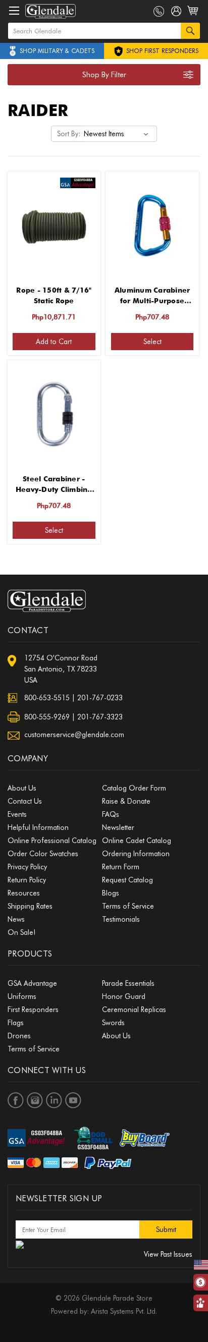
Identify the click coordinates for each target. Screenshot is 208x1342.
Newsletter (118, 827)
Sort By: (68, 134)
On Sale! (21, 932)
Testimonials (121, 919)
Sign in (176, 13)
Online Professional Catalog (52, 840)
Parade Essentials (128, 983)
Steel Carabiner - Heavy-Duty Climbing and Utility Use (54, 485)
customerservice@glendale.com (74, 735)
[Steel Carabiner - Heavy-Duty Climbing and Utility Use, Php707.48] (54, 414)
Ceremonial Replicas (134, 1009)
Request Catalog (127, 880)
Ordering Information (136, 854)
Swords (113, 1023)
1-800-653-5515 (158, 11)
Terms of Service (128, 906)
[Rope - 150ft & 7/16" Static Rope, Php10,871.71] (54, 225)
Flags (16, 1023)
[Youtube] (73, 1100)
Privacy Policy (27, 867)
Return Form (120, 867)
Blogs (110, 893)
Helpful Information (38, 827)
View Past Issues (168, 1254)
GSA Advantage (32, 983)
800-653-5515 (47, 698)
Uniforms (22, 996)
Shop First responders (161, 50)
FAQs (110, 814)
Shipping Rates (30, 906)
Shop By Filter (104, 74)
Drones (19, 1036)
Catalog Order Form (134, 788)
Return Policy (27, 880)
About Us (22, 788)
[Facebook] (16, 1100)
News (16, 919)
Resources (24, 893)
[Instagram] (35, 1100)
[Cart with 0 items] (193, 16)
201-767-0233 (100, 698)
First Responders (33, 1009)
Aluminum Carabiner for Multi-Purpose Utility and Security (152, 296)
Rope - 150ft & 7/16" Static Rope (53, 295)
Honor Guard (123, 996)
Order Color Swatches (43, 854)
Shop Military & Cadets (57, 50)
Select (152, 342)
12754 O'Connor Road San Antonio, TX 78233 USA (60, 669)
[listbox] (118, 133)
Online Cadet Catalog (136, 840)
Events (17, 814)
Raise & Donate (126, 801)
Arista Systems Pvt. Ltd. (124, 1311)
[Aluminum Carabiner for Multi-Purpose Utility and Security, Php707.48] (152, 225)
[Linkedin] (54, 1100)
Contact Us (25, 801)
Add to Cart (54, 342)
